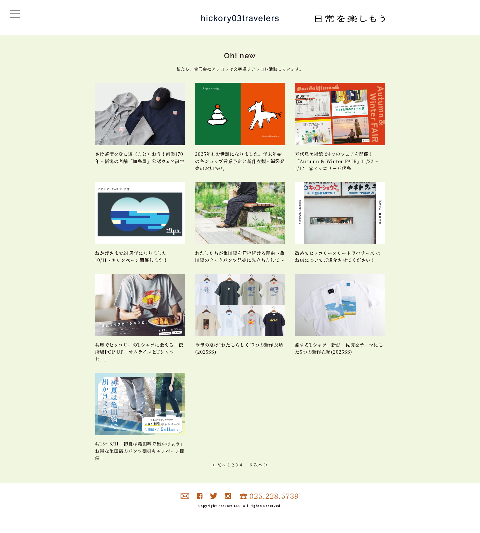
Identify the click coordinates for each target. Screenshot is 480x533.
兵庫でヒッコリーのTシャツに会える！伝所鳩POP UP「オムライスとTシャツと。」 (139, 351)
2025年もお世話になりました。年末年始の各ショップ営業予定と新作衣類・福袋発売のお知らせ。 (240, 161)
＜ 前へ (219, 465)
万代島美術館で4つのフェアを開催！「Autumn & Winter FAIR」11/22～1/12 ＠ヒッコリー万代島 (336, 161)
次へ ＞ (261, 465)
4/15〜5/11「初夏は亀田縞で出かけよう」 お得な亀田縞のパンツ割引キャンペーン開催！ (140, 450)
